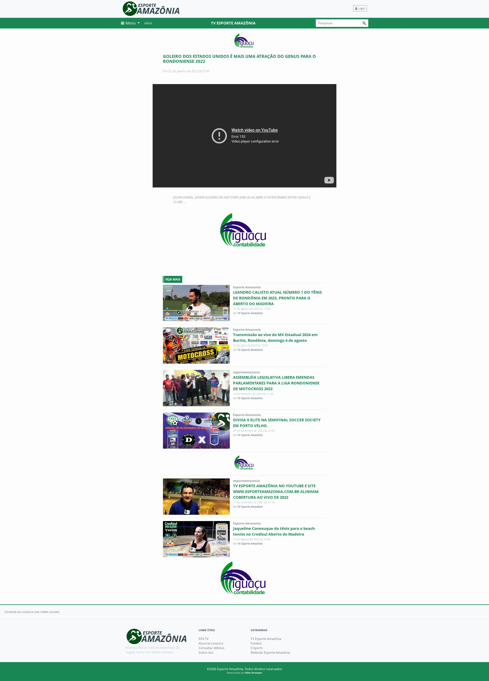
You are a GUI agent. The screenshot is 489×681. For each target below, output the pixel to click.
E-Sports (257, 648)
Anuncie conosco (211, 643)
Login (361, 8)
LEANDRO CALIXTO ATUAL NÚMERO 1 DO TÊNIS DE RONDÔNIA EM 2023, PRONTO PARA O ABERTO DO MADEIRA (277, 298)
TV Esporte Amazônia (250, 313)
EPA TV (204, 639)
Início (148, 23)
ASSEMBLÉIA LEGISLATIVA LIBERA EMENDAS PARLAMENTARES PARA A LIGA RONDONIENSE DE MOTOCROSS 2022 (276, 383)
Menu (131, 23)
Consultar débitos (211, 648)
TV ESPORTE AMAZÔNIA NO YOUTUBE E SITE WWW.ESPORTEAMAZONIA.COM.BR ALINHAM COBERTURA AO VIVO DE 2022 (276, 491)
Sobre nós (206, 652)
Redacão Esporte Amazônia (270, 652)
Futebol (256, 643)
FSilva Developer (253, 672)
